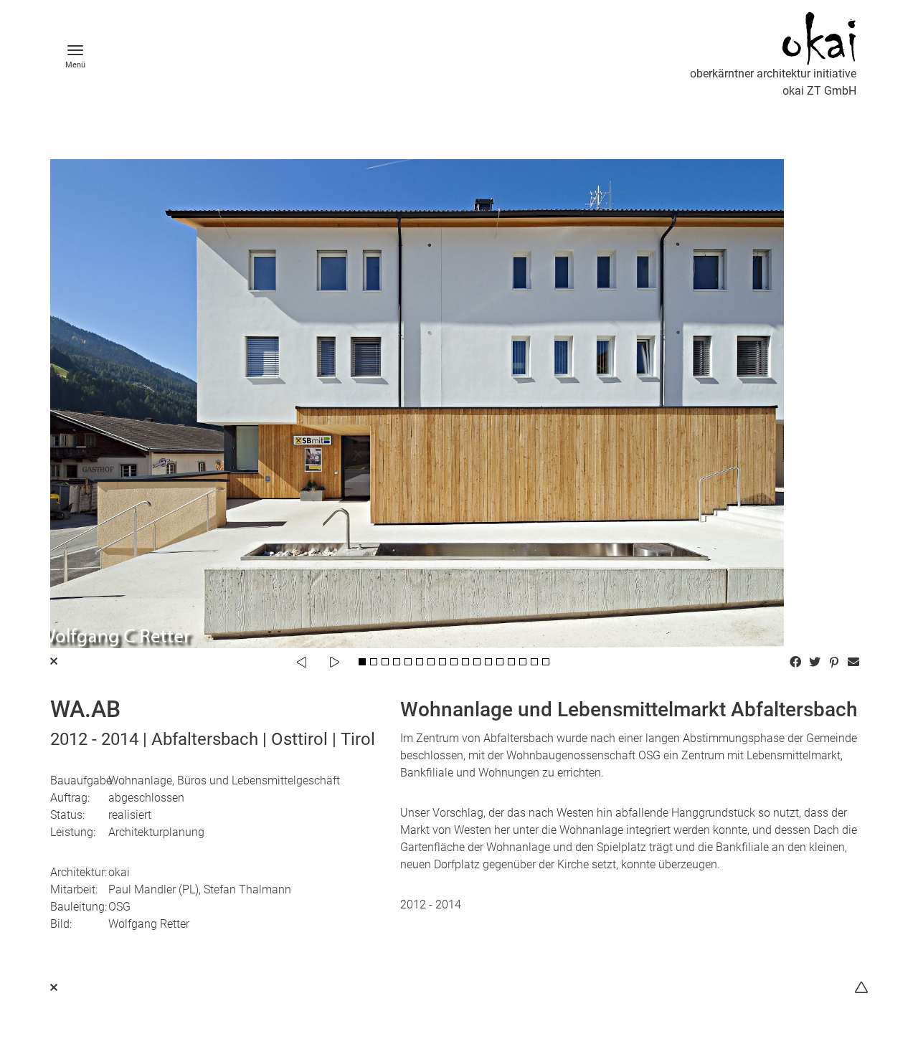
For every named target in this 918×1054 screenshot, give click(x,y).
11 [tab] (477, 661)
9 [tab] (454, 661)
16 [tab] (534, 661)
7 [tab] (431, 661)
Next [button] (334, 662)
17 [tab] (545, 661)
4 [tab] (396, 661)
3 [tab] (385, 661)
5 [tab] (408, 661)
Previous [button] (301, 662)
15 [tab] (522, 661)
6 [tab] (419, 661)
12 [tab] (488, 661)
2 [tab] (373, 661)
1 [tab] (362, 661)
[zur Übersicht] (53, 987)
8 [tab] (442, 661)
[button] (797, 662)
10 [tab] (465, 661)
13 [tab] (499, 661)
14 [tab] (511, 661)
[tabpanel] (459, 403)
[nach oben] (861, 987)
